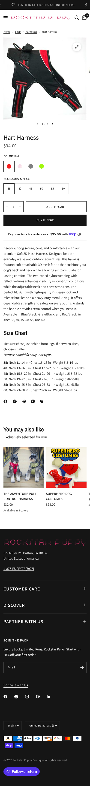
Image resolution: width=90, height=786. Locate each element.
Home (6, 31)
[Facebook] (6, 401)
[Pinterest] (25, 401)
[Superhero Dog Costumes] (66, 467)
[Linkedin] (52, 697)
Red (9, 166)
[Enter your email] (82, 667)
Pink (19, 166)
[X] (15, 401)
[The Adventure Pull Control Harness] (23, 467)
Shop (18, 31)
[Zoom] (76, 47)
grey (30, 166)
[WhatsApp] (34, 401)
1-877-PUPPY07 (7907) (18, 568)
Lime (41, 166)
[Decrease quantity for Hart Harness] (7, 206)
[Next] (52, 124)
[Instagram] (30, 697)
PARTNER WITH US (23, 621)
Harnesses (31, 31)
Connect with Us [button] (15, 685)
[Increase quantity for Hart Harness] (19, 206)
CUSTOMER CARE (21, 589)
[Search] (77, 18)
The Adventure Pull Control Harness (19, 496)
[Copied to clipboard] (42, 401)
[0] (84, 18)
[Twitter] (19, 697)
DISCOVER (14, 605)
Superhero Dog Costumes (59, 496)
